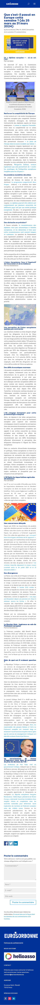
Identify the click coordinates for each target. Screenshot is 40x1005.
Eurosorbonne (10, 30)
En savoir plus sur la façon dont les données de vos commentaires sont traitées (19, 916)
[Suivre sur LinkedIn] (13, 998)
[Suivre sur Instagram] (9, 998)
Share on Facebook (6, 843)
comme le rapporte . (25, 125)
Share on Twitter (11, 843)
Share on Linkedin (15, 843)
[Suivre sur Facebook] (5, 998)
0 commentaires (20, 32)
